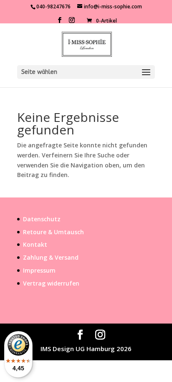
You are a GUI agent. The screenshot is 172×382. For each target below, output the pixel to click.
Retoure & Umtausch (53, 232)
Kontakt (35, 244)
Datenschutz (42, 219)
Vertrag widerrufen (51, 283)
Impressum (39, 270)
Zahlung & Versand (50, 257)
